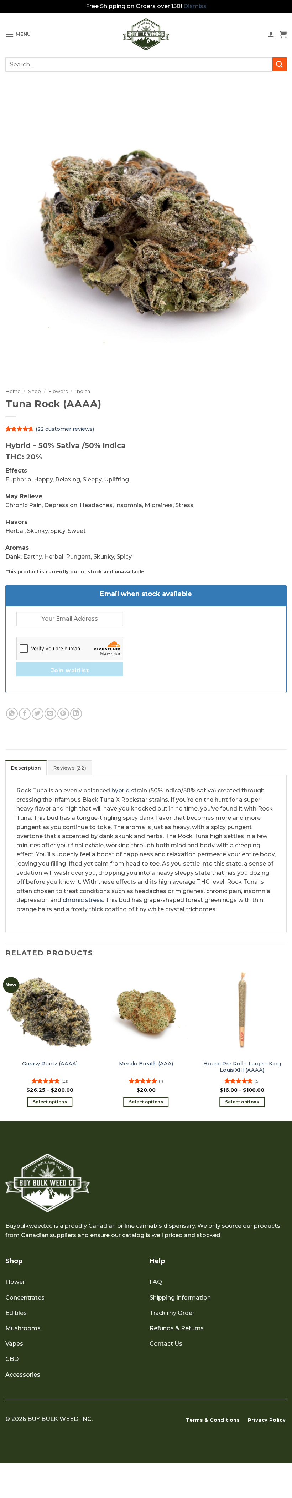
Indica (82, 391)
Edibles (16, 1313)
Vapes (14, 1343)
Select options (50, 1101)
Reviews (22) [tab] (69, 768)
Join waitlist (70, 670)
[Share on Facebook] (25, 714)
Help (157, 1261)
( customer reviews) (65, 428)
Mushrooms (23, 1328)
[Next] (286, 1042)
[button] (18, 34)
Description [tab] (26, 768)
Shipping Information (180, 1297)
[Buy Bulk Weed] (146, 34)
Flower (15, 1281)
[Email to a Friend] (50, 714)
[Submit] (279, 64)
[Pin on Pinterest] (63, 714)
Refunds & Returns (177, 1328)
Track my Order (172, 1313)
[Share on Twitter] (37, 714)
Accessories (22, 1374)
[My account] (271, 34)
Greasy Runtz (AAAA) (50, 1063)
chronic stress (83, 900)
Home (13, 391)
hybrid (120, 790)
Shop (34, 391)
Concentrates (25, 1297)
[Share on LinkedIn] (76, 714)
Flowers (58, 391)
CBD (12, 1359)
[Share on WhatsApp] (12, 714)
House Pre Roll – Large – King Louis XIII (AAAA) (242, 1067)
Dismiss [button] (195, 6)
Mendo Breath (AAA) (146, 1063)
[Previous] (5, 1042)
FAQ (156, 1281)
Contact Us (166, 1343)
